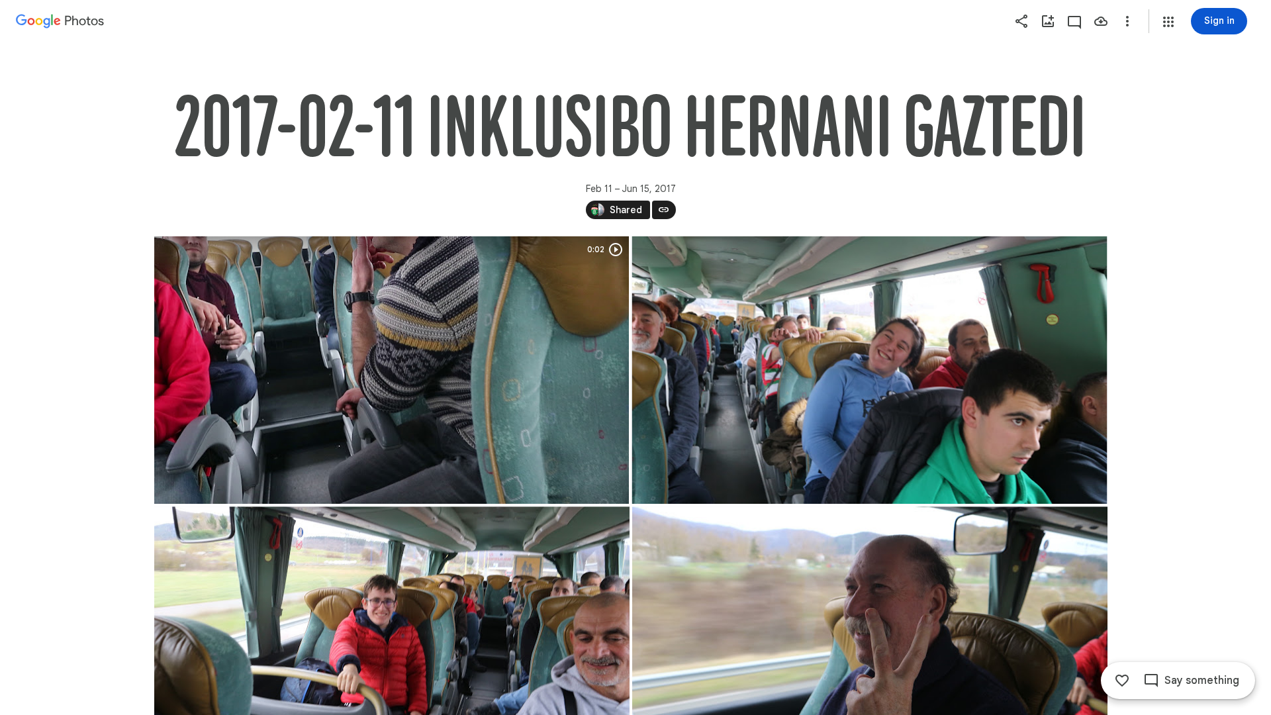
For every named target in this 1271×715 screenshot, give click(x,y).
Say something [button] (1201, 680)
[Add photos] (1048, 21)
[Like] (1122, 680)
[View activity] (1074, 21)
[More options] (1127, 21)
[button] (1168, 22)
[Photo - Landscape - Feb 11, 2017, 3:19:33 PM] (869, 370)
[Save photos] (1101, 21)
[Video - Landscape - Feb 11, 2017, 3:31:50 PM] (391, 370)
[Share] (1021, 21)
